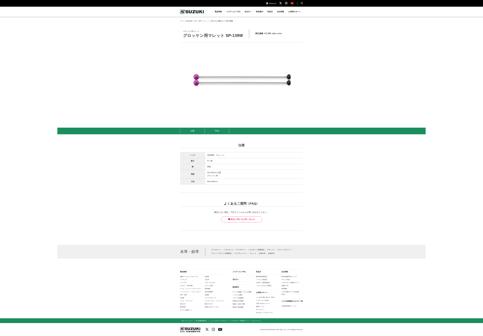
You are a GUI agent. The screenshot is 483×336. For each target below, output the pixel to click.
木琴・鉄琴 (183, 295)
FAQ (217, 131)
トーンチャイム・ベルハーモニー (190, 291)
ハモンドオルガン (210, 282)
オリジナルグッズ (210, 298)
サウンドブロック (284, 250)
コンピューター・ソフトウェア (214, 301)
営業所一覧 (284, 285)
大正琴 (207, 279)
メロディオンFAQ (233, 12)
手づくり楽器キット (186, 310)
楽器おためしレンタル (212, 307)
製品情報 (218, 12)
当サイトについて (187, 320)
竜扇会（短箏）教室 (239, 304)
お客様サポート (294, 12)
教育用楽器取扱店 (261, 276)
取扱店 (270, 12)
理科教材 (207, 288)
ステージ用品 (209, 285)
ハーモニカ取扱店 (261, 279)
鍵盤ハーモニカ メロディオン (189, 276)
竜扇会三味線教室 (238, 307)
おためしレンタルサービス (264, 312)
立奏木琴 (262, 253)
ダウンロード (260, 309)
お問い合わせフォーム (263, 303)
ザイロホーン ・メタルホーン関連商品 (250, 250)
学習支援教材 (209, 291)
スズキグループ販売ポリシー (290, 282)
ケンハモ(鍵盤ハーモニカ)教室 (242, 292)
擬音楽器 (183, 307)
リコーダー (183, 282)
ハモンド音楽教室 (238, 298)
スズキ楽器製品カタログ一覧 (292, 301)
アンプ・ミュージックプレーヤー (190, 288)
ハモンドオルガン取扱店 (263, 285)
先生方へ (248, 12)
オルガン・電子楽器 (186, 285)
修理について (260, 306)
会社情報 (280, 12)
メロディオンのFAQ (262, 300)
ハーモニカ (183, 279)
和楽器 (207, 276)
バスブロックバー (240, 253)
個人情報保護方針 (201, 320)
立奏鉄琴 (271, 253)
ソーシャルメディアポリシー (219, 320)
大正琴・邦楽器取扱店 (263, 282)
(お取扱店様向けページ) (288, 306)
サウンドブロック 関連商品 (221, 253)
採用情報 (284, 288)
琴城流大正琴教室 (238, 301)
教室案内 (259, 12)
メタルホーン (229, 250)
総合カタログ (209, 304)
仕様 (192, 131)
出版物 (207, 295)
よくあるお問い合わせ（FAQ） (265, 297)
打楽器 (182, 298)
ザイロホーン (216, 250)
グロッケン (271, 250)
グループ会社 (285, 279)
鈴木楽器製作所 (192, 12)
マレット (253, 253)
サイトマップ (256, 320)
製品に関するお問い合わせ (242, 219)
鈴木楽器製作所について (289, 276)
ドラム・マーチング (186, 301)
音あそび (183, 304)
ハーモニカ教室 (237, 295)
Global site (272, 3)
